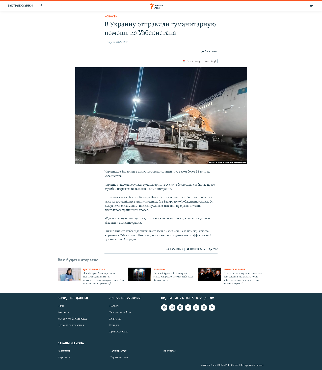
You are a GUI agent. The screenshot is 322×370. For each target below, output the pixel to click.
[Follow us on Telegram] (188, 307)
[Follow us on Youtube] (164, 307)
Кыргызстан (65, 357)
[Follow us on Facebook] (180, 307)
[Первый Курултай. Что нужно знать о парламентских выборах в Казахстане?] (139, 274)
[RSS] (212, 307)
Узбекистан (169, 351)
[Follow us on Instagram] (172, 307)
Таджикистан (118, 351)
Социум (114, 325)
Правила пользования (71, 325)
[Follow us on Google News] (204, 307)
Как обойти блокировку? (72, 319)
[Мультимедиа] (312, 5)
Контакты (63, 312)
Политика (159, 269)
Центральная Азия (94, 269)
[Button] (209, 51)
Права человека (118, 331)
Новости (110, 16)
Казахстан (64, 351)
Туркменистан (119, 357)
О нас (61, 306)
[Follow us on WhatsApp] (196, 307)
